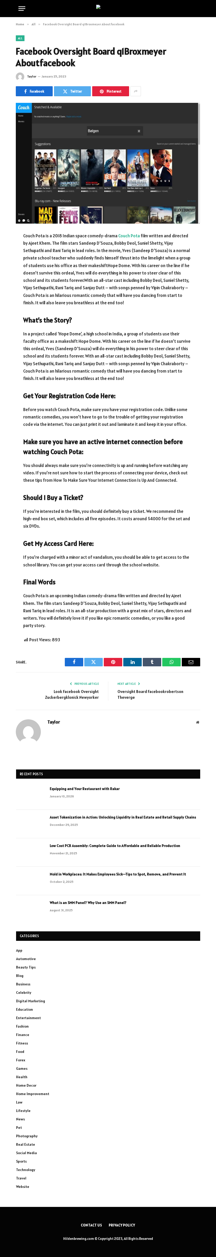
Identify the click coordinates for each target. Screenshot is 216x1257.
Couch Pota (129, 236)
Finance (22, 1034)
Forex (20, 1060)
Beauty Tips (26, 967)
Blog (19, 975)
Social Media (26, 1152)
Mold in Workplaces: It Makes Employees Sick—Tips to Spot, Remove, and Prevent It (118, 874)
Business (23, 984)
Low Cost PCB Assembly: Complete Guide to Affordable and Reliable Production (115, 845)
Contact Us (91, 1225)
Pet (19, 1127)
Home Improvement (32, 1093)
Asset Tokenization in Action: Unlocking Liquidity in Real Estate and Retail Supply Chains (123, 817)
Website (22, 1186)
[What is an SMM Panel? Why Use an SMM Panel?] (30, 909)
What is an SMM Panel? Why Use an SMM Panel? (88, 902)
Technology (25, 1169)
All (20, 38)
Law (19, 1102)
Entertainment (28, 1017)
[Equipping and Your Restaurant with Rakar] (30, 796)
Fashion (22, 1026)
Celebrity (23, 992)
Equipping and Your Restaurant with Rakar (85, 788)
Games (21, 1068)
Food (20, 1051)
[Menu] (21, 9)
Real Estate (25, 1144)
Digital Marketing (30, 1001)
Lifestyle (23, 1110)
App (19, 950)
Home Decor (26, 1085)
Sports (21, 1161)
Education (24, 1009)
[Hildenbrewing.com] (108, 8)
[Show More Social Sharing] (135, 91)
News (20, 1119)
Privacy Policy (122, 1225)
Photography (27, 1136)
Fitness (22, 1043)
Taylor (31, 76)
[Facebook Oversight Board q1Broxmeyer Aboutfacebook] (108, 163)
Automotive (26, 958)
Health (21, 1077)
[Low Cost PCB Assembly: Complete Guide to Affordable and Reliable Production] (30, 852)
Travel (21, 1178)
